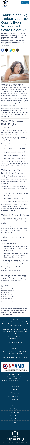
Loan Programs (15, 409)
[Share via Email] (13, 50)
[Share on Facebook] (2, 50)
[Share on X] (6, 50)
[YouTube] (18, 439)
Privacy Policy (15, 393)
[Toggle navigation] (27, 2)
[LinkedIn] (14, 439)
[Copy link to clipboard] (17, 50)
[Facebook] (7, 439)
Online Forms (15, 419)
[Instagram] (10, 439)
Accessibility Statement (15, 396)
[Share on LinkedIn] (10, 50)
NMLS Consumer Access (15, 342)
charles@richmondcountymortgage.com (15, 380)
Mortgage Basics (15, 415)
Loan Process (15, 412)
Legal (15, 389)
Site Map (15, 399)
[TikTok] (23, 439)
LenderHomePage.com (20, 443)
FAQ (15, 422)
